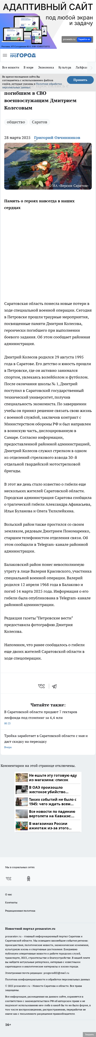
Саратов (39, 121)
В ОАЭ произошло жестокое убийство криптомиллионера (48, 789)
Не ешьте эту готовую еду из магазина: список (53, 777)
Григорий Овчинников (57, 137)
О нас (8, 894)
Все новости (10, 67)
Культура (64, 67)
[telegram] (55, 686)
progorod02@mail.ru (56, 973)
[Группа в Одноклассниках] (28, 878)
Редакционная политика (20, 910)
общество (16, 121)
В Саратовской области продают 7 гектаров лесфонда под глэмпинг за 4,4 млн (40, 717)
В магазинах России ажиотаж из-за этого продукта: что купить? (50, 826)
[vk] (42, 686)
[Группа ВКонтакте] (8, 878)
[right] (91, 68)
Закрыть (89, 1034)
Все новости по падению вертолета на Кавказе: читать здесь (52, 813)
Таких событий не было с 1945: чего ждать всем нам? (52, 801)
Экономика (46, 67)
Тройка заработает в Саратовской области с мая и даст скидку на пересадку (46, 741)
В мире (29, 67)
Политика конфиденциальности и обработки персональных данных (47, 979)
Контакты (11, 902)
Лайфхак (82, 67)
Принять (80, 80)
